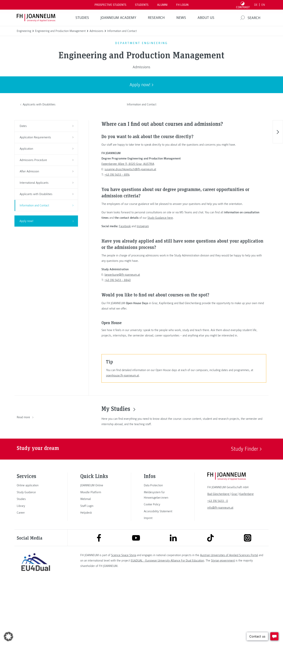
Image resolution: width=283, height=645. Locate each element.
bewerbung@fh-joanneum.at (122, 275)
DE (256, 5)
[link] (35, 485)
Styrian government (223, 560)
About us (206, 17)
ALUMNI (162, 5)
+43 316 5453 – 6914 (117, 175)
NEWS (181, 17)
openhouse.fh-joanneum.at (122, 375)
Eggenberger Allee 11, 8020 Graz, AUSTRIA (127, 164)
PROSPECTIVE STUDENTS (110, 5)
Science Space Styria (123, 555)
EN (263, 5)
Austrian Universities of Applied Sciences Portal (229, 555)
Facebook (125, 226)
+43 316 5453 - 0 (217, 501)
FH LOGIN (182, 5)
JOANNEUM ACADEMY (118, 17)
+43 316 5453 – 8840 (118, 280)
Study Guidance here (160, 218)
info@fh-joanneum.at (220, 508)
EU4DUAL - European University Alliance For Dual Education (167, 560)
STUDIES (82, 17)
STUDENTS (141, 5)
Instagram (143, 226)
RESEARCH (156, 17)
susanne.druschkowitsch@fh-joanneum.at (130, 169)
